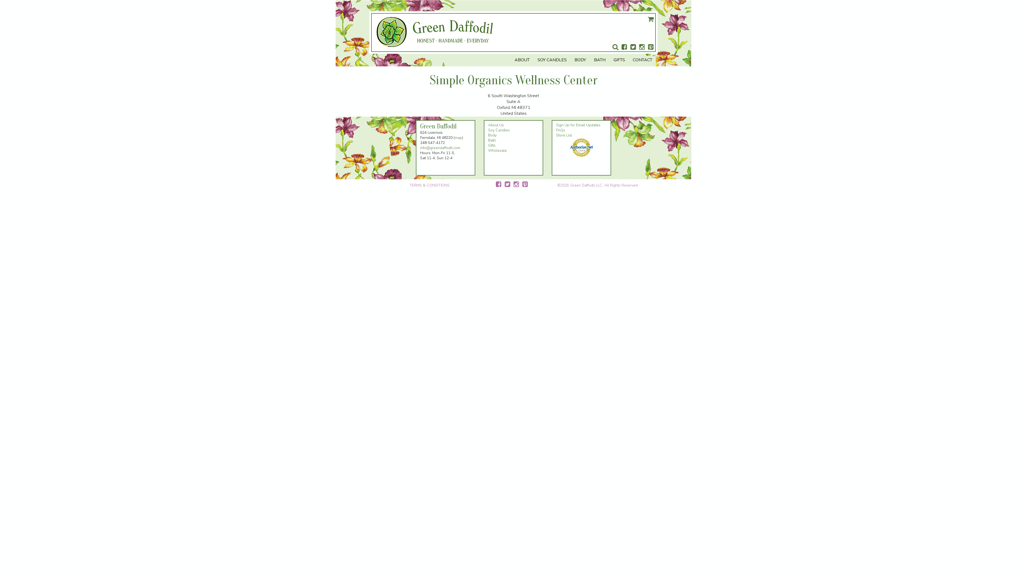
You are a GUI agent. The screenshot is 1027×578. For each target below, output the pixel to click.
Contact (642, 60)
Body (580, 60)
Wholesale (497, 150)
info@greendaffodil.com (440, 147)
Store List (564, 135)
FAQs (560, 130)
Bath (600, 60)
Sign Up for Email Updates (578, 125)
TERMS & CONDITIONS (429, 185)
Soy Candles (552, 60)
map (458, 137)
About (522, 60)
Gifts (619, 60)
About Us (496, 125)
